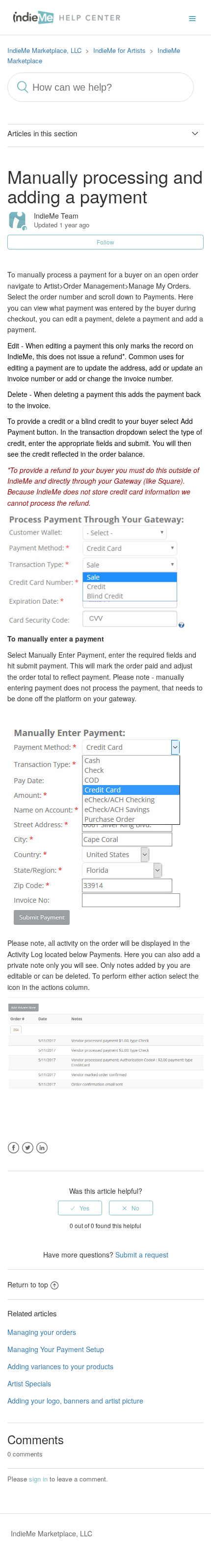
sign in (38, 1478)
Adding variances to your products (60, 1366)
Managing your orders (41, 1332)
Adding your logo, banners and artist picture (75, 1400)
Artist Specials (29, 1383)
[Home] (69, 16)
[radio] (80, 1208)
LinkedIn (42, 1148)
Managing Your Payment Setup (55, 1349)
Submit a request (141, 1254)
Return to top (27, 1284)
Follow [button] (105, 242)
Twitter (28, 1148)
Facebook (13, 1148)
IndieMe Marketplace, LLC (44, 50)
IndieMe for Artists (119, 50)
